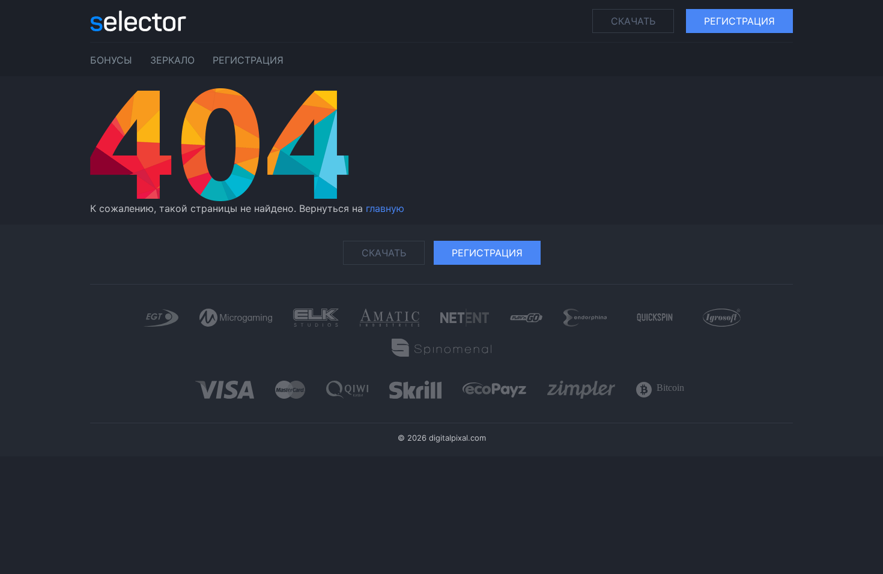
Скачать (633, 21)
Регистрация (739, 21)
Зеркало (172, 60)
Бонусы (111, 60)
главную (385, 208)
